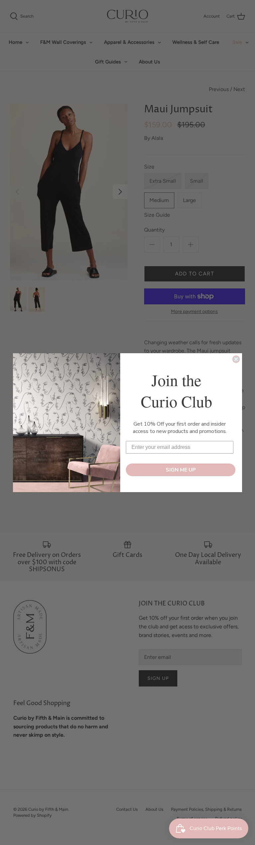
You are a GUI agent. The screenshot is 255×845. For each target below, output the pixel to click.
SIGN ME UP (181, 470)
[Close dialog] (236, 359)
